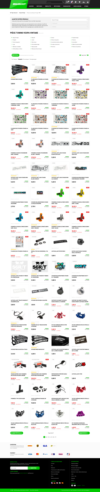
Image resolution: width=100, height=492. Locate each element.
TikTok (83, 485)
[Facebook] (72, 485)
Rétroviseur (34, 42)
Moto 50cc (39, 6)
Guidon (52, 37)
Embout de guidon (55, 39)
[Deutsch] (54, 483)
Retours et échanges (55, 471)
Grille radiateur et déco (17, 48)
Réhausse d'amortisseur (37, 48)
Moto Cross (57, 6)
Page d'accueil (14, 12)
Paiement (53, 467)
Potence (74, 39)
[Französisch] (52, 483)
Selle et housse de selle (77, 44)
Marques (73, 478)
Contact (52, 463)
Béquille (33, 37)
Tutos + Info (73, 476)
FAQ (52, 465)
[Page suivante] (87, 55)
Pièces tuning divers (76, 46)
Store (52, 476)
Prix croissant (26, 59)
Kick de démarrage (35, 44)
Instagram (79, 485)
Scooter (31, 6)
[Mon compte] (75, 2)
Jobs (72, 474)
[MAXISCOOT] (18, 4)
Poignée (14, 39)
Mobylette (48, 6)
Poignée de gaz (75, 37)
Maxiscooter (66, 6)
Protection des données (76, 467)
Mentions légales (74, 465)
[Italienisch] (60, 483)
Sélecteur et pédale (17, 46)
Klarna (72, 480)
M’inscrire (33, 468)
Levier (33, 39)
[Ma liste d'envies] (80, 2)
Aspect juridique (74, 463)
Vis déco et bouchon (55, 44)
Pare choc (53, 46)
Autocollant (74, 42)
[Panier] (88, 2)
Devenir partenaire (55, 478)
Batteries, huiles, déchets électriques (79, 471)
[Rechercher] (63, 2)
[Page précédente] (80, 55)
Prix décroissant (33, 59)
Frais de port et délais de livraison (58, 469)
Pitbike (86, 6)
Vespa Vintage (77, 6)
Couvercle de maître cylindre (57, 42)
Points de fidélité (54, 474)
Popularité (20, 59)
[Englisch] (57, 483)
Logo (14, 44)
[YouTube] (75, 485)
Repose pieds (34, 46)
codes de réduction (24, 473)
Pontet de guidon (16, 42)
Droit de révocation (75, 469)
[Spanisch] (62, 483)
